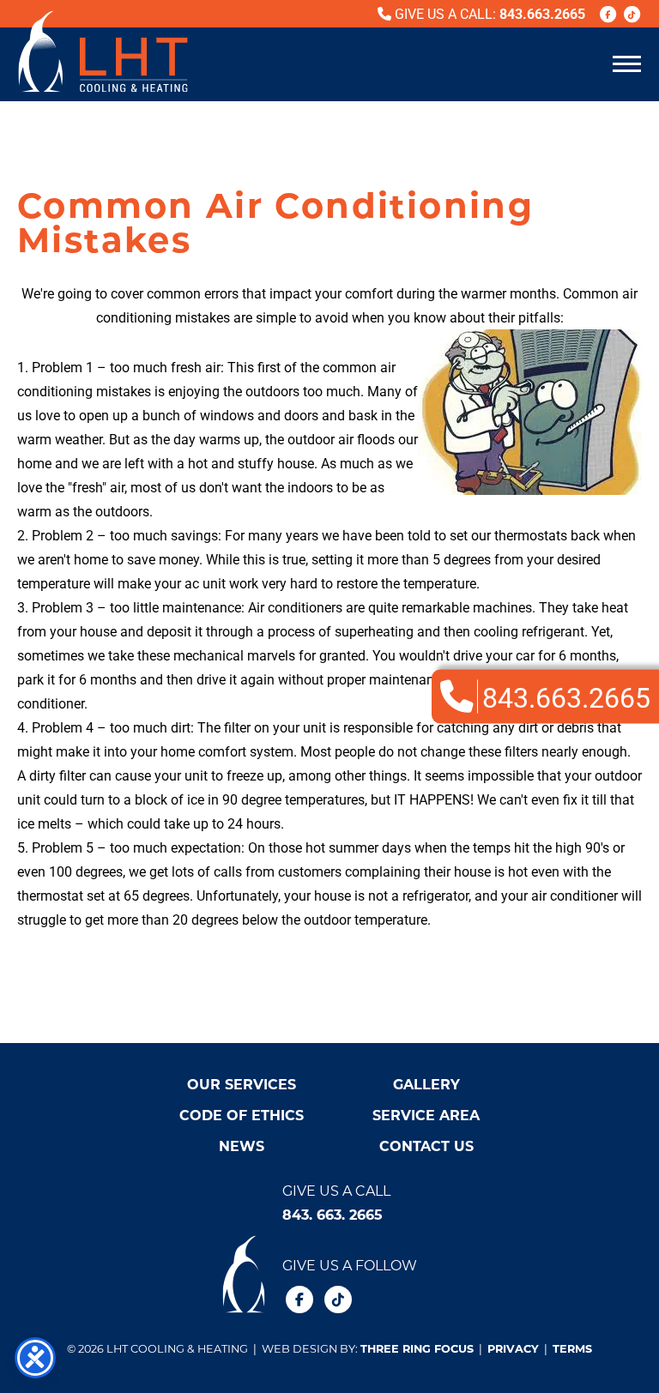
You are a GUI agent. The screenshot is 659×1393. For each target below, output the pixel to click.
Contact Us (426, 1146)
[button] (626, 63)
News (241, 1146)
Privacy (513, 1348)
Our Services (241, 1084)
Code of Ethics (241, 1115)
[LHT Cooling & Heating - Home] (103, 51)
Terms (572, 1348)
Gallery (426, 1084)
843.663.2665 (542, 13)
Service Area (426, 1115)
